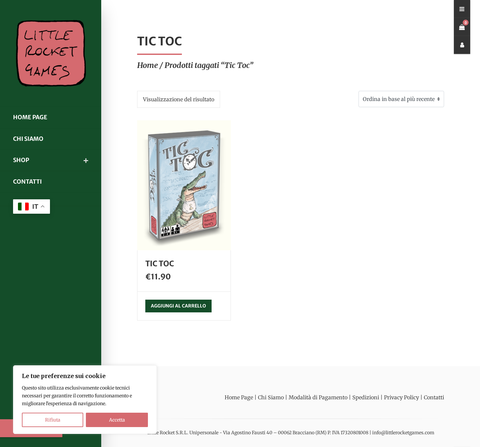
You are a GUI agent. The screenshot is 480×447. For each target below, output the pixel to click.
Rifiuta (52, 420)
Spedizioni (365, 397)
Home (147, 65)
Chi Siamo (28, 138)
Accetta (117, 420)
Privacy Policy (401, 397)
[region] (85, 399)
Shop (21, 160)
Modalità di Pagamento (318, 397)
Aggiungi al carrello (178, 306)
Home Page (30, 117)
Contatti (27, 181)
